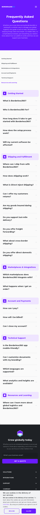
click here (6, 504)
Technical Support (7, 78)
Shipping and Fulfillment (9, 63)
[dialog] (20, 502)
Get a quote (20, 461)
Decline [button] (12, 511)
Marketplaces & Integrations (10, 68)
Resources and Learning (9, 82)
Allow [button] (28, 511)
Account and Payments (8, 73)
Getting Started (6, 58)
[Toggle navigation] (36, 7)
